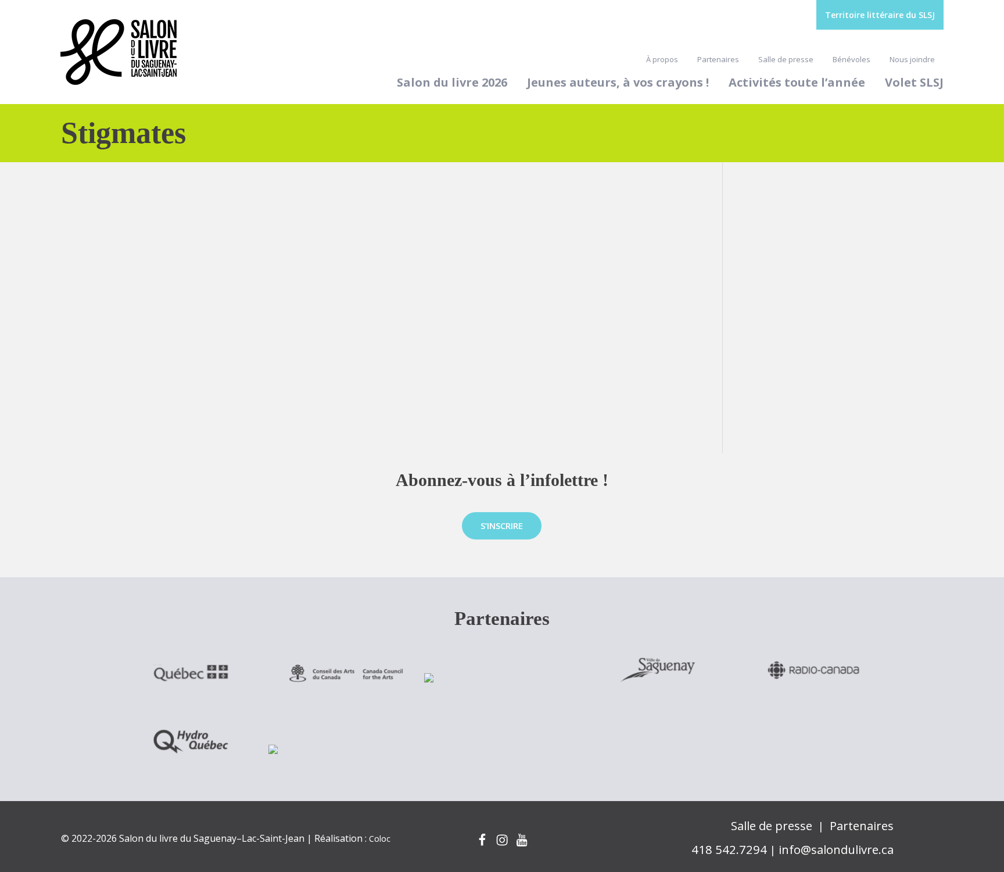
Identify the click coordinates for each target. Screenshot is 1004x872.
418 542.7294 (729, 849)
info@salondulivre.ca (836, 849)
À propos (662, 59)
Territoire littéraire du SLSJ (880, 14)
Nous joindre (912, 59)
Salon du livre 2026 (452, 82)
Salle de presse (785, 59)
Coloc (379, 838)
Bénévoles (851, 59)
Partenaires (718, 59)
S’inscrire (502, 525)
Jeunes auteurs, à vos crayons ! (618, 82)
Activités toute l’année (797, 82)
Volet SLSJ (914, 82)
